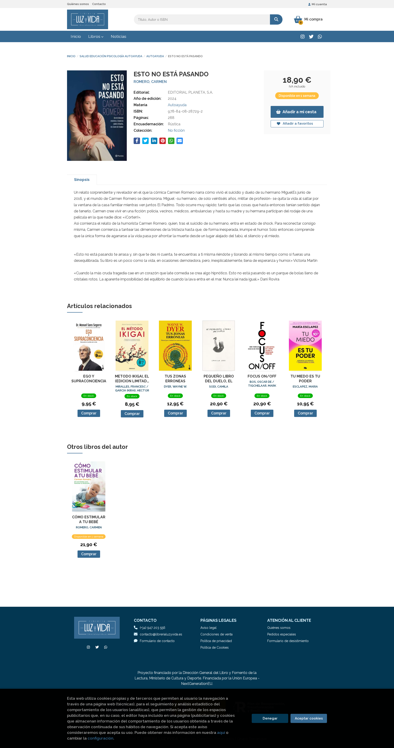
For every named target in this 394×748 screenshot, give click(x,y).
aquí (221, 732)
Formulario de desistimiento (288, 641)
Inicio (71, 56)
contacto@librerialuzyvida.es (161, 634)
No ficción (176, 130)
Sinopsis (82, 179)
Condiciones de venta (216, 634)
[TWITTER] (311, 36)
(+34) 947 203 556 (152, 628)
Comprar (88, 413)
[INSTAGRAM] (302, 36)
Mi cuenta (319, 4)
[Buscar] (276, 19)
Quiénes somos (78, 4)
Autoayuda (155, 56)
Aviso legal (208, 628)
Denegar (270, 718)
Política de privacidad (216, 641)
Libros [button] (94, 36)
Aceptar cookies (309, 718)
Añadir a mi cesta (299, 111)
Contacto (99, 4)
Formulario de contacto (157, 641)
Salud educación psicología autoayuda (111, 56)
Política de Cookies (214, 647)
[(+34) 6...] (320, 36)
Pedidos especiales (281, 634)
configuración (100, 738)
